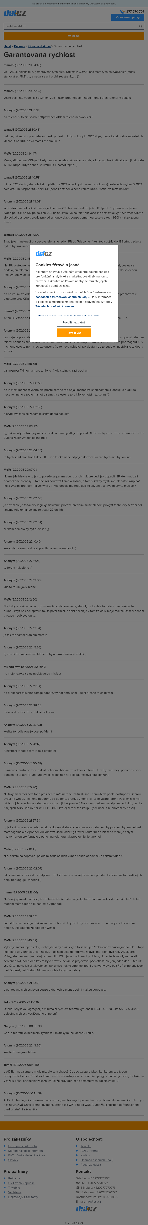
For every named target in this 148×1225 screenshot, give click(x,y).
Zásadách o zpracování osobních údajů (62, 297)
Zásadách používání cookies (55, 306)
